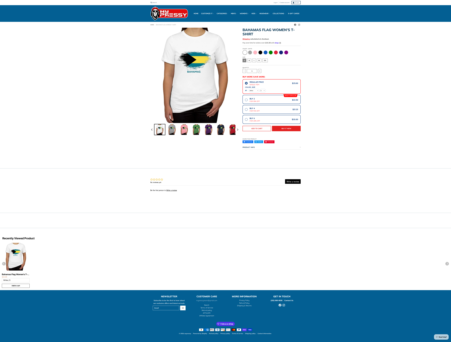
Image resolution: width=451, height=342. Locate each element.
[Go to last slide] (152, 129)
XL (259, 60)
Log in (276, 2)
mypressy (187, 333)
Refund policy (213, 333)
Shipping (246, 39)
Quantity (246, 67)
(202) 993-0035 (276, 300)
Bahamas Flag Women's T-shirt (14, 274)
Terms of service (237, 333)
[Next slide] (237, 129)
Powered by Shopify (200, 333)
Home (152, 25)
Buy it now (286, 128)
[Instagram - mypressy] (299, 24)
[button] (159, 129)
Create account (285, 2)
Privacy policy (225, 333)
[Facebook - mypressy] (295, 24)
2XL (265, 60)
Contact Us (288, 300)
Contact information (264, 333)
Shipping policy (250, 333)
